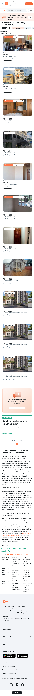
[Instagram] (11, 685)
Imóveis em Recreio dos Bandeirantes (27, 576)
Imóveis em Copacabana (16, 567)
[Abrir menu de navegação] (31, 10)
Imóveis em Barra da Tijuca (16, 580)
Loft (3, 554)
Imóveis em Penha (26, 590)
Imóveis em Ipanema (26, 567)
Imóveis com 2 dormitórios (9, 561)
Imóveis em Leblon (26, 586)
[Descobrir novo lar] (30, 17)
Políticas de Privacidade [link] (9, 666)
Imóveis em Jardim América (27, 582)
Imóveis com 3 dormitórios (6, 565)
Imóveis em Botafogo (15, 571)
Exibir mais (5, 545)
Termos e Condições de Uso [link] (10, 670)
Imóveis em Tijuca (15, 584)
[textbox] (17, 10)
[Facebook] (22, 685)
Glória (27, 554)
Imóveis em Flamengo (26, 571)
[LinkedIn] (17, 685)
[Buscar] (27, 10)
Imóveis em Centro (15, 575)
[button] (17, 629)
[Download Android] (9, 656)
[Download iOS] (22, 656)
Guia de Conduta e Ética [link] (9, 673)
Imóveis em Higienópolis (16, 588)
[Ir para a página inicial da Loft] (4, 10)
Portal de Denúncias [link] (8, 662)
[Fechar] (2, 3)
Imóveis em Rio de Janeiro (15, 554)
